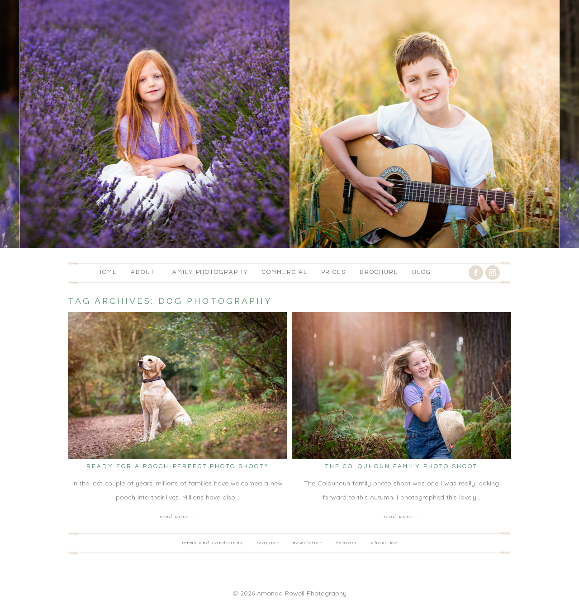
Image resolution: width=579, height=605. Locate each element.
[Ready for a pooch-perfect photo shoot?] (177, 385)
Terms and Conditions (212, 542)
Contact (346, 542)
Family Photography (208, 272)
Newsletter (307, 542)
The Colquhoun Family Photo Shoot (401, 466)
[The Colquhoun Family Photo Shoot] (401, 385)
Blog (421, 272)
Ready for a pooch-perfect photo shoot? (177, 466)
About (143, 272)
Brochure (379, 272)
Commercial (285, 272)
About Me (384, 542)
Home (107, 272)
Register (267, 542)
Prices (333, 272)
